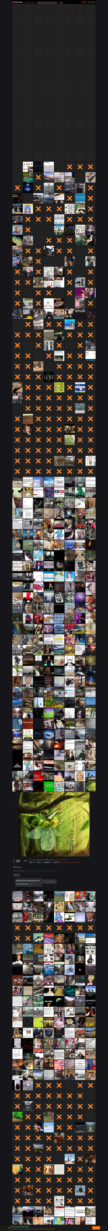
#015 (38, 862)
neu (25, 2)
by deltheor (46, 862)
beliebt (28, 2)
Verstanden (96, 1227)
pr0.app (84, 2)
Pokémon (56, 862)
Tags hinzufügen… (77, 862)
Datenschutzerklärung (50, 1229)
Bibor (31, 862)
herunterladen (59, 859)
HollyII (39, 859)
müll (32, 2)
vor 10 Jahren (32, 859)
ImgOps (49, 859)
